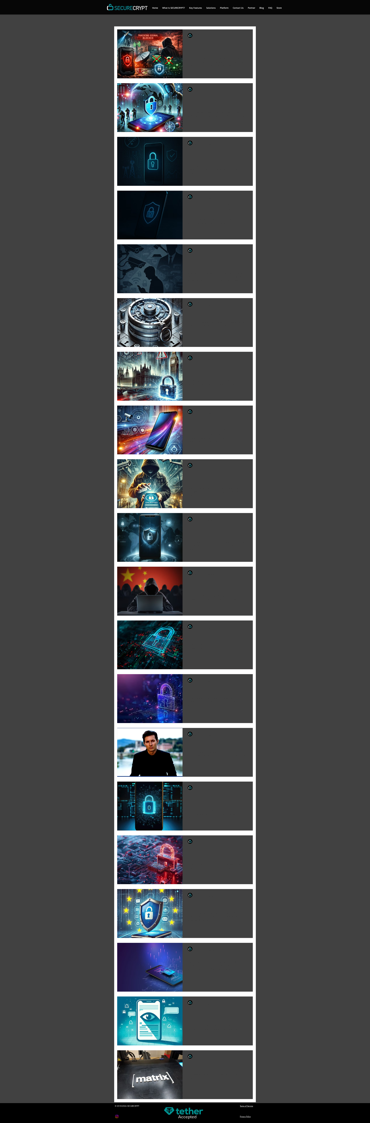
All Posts (120, 20)
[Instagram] (117, 1116)
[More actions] (247, 35)
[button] (249, 21)
